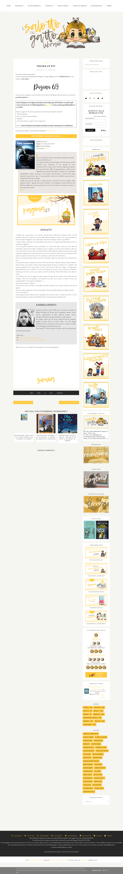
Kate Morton (97, 784)
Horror (85, 714)
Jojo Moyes (87, 784)
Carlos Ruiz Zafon (102, 750)
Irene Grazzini (87, 764)
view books (102, 697)
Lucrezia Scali (88, 771)
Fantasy (96, 710)
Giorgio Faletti (99, 778)
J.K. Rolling (87, 754)
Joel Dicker (98, 764)
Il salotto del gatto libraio (96, 689)
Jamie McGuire (87, 740)
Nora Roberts (87, 778)
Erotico (86, 710)
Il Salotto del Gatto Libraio (36, 860)
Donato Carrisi (88, 737)
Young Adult (87, 724)
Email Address (90, 118)
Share (39, 393)
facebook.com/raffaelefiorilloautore (30, 338)
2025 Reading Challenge (94, 687)
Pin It (51, 393)
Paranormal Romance (90, 717)
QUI (46, 148)
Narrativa (96, 714)
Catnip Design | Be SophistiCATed (58, 860)
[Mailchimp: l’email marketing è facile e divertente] (103, 132)
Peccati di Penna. (51, 131)
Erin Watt (86, 744)
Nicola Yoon (98, 774)
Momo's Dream (84, 860)
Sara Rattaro (97, 757)
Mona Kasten (98, 740)
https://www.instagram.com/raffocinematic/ (32, 340)
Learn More (96, 870)
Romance (86, 721)
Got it (105, 870)
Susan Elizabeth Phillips (91, 761)
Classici (86, 707)
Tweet (31, 393)
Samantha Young (88, 791)
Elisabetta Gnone (101, 737)
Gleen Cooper (87, 781)
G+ (45, 393)
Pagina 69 (46, 62)
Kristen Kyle (87, 757)
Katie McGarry (88, 767)
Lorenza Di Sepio (100, 767)
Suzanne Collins (101, 747)
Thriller (97, 721)
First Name (88, 124)
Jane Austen (98, 781)
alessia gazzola (88, 750)
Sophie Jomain (96, 744)
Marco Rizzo (87, 774)
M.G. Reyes (97, 771)
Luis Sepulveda (88, 788)
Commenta (60, 393)
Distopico (97, 707)
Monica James (99, 788)
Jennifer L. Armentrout (90, 733)
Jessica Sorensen (97, 754)
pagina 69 (49, 105)
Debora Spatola (88, 747)
